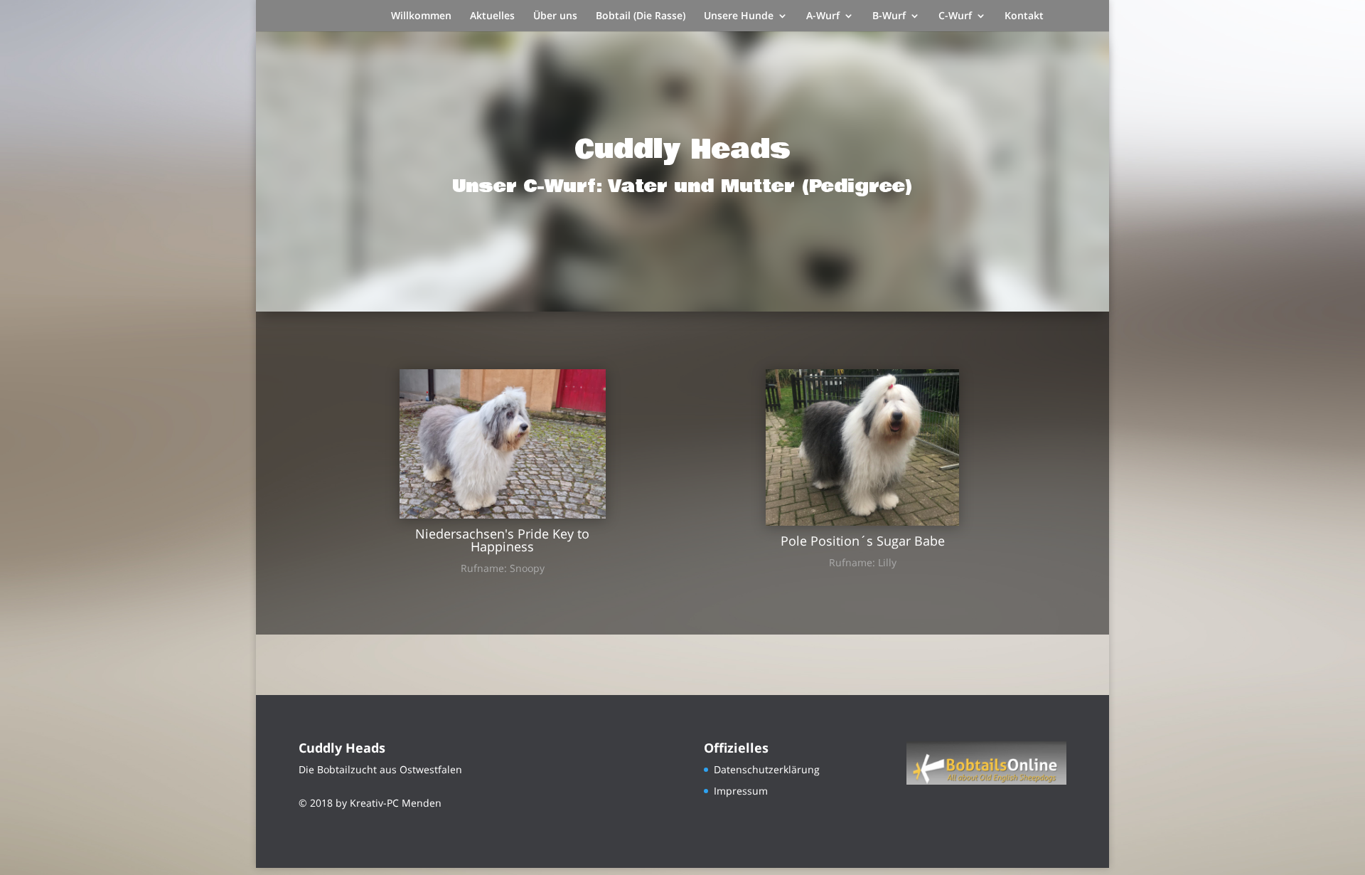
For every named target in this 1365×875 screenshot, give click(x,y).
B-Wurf (889, 16)
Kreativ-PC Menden (395, 803)
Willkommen (421, 16)
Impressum (741, 790)
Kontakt (1024, 16)
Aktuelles (492, 16)
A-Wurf (823, 16)
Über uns (555, 16)
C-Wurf (955, 16)
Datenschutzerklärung (767, 769)
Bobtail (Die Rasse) (640, 16)
